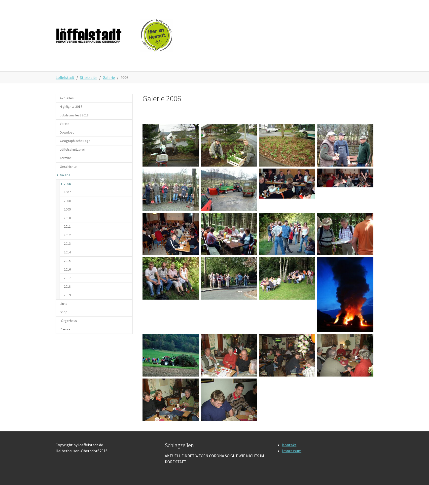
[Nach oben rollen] (418, 474)
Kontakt (289, 444)
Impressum (291, 450)
